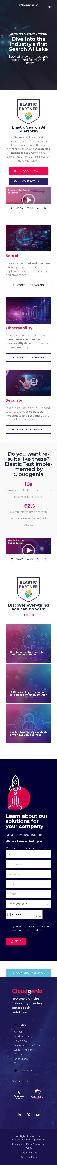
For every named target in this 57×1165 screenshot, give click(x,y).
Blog (17, 1063)
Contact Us (26, 1070)
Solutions (20, 1040)
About (18, 1031)
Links (23, 1024)
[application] (28, 200)
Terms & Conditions (34, 926)
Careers (19, 1054)
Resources (21, 1058)
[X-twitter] (28, 1115)
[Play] (12, 208)
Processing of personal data (25, 930)
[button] (28, 171)
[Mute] (38, 208)
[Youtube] (37, 1115)
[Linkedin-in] (19, 1115)
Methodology (23, 1036)
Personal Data (28, 1157)
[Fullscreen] (45, 208)
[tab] (28, 1024)
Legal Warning (28, 1152)
